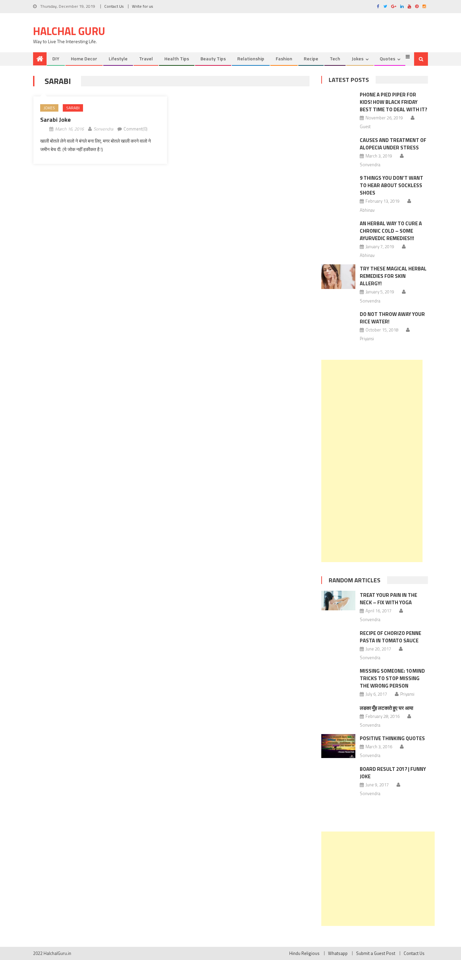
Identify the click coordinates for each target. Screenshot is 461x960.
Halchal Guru (69, 31)
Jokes (357, 58)
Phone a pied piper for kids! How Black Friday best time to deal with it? (393, 102)
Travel (146, 58)
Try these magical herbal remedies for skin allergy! (393, 276)
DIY (55, 58)
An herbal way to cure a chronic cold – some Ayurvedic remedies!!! (391, 231)
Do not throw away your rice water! (392, 317)
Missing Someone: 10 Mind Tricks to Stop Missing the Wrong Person (392, 678)
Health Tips (176, 58)
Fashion (284, 58)
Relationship (250, 58)
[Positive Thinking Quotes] (338, 746)
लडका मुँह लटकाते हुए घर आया (386, 708)
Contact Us (114, 6)
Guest (365, 126)
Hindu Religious (304, 953)
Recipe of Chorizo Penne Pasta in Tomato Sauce (390, 636)
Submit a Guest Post (375, 953)
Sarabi (73, 108)
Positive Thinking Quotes (392, 738)
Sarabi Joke (55, 119)
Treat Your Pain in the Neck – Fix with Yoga (388, 598)
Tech (335, 58)
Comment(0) (135, 128)
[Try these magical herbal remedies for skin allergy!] (338, 276)
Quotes (387, 58)
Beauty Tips (213, 58)
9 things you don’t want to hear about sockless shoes (391, 185)
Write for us (142, 6)
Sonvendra (103, 128)
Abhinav (367, 210)
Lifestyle (118, 58)
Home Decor (84, 58)
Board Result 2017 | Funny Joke (393, 772)
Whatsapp (338, 953)
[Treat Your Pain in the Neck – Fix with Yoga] (338, 600)
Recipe (311, 58)
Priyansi (367, 338)
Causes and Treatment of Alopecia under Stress (393, 143)
